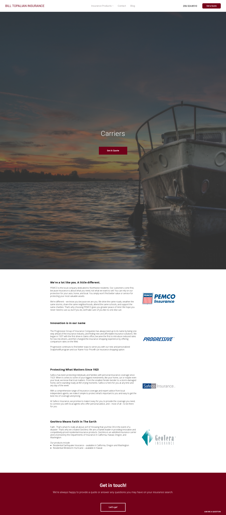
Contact (122, 5)
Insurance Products (101, 5)
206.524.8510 (190, 6)
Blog (132, 5)
